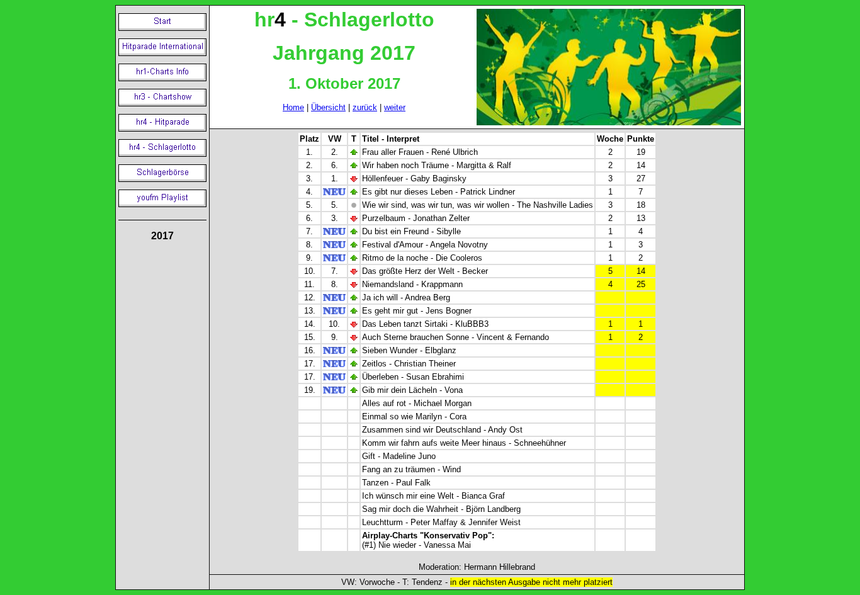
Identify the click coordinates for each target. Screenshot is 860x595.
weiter (394, 107)
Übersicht (328, 107)
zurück (365, 107)
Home (293, 107)
